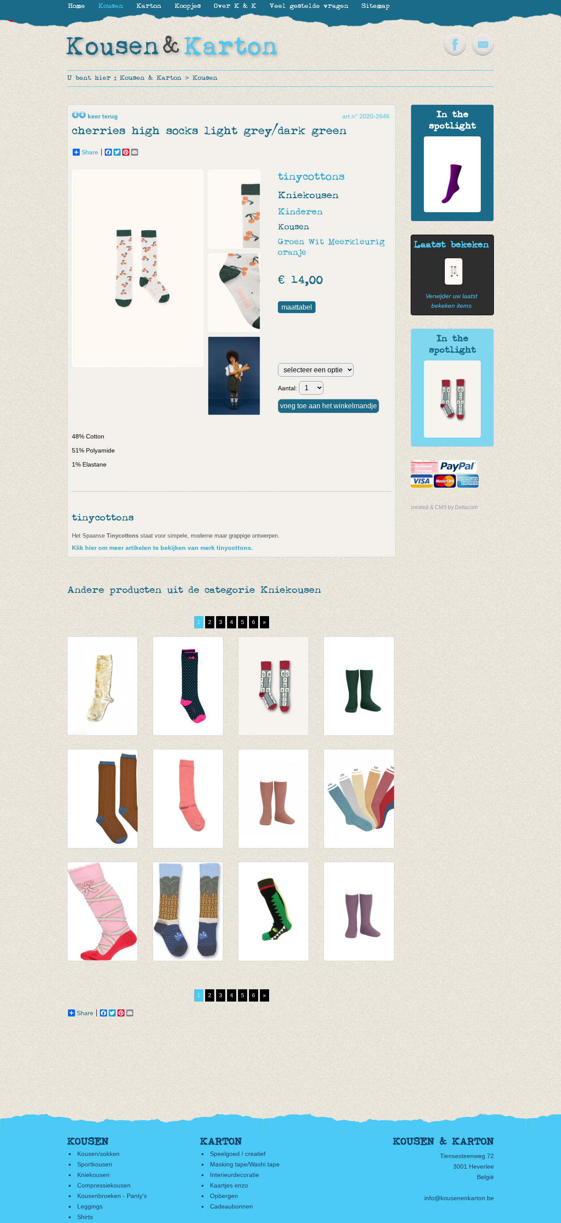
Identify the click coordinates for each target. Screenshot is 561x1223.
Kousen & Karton (150, 78)
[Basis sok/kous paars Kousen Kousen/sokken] (452, 210)
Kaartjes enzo (229, 1185)
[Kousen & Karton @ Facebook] (455, 53)
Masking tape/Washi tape (245, 1164)
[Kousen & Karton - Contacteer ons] (483, 53)
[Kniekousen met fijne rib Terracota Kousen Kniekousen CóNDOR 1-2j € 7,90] (273, 799)
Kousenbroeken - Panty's (112, 1195)
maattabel (296, 307)
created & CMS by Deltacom (444, 507)
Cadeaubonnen (231, 1206)
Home (76, 6)
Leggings (90, 1206)
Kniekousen (93, 1174)
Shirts (85, 1216)
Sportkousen (94, 1164)
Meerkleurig (356, 242)
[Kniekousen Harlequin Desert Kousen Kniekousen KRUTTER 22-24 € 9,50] (188, 799)
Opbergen (224, 1195)
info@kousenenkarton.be (459, 1198)
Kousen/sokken (98, 1153)
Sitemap (376, 6)
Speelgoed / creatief (238, 1153)
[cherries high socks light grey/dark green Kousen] (451, 282)
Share (90, 152)
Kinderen (300, 212)
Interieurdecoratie (234, 1174)
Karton (148, 6)
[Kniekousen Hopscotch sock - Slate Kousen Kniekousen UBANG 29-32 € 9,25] (273, 686)
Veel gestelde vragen (309, 6)
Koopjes (187, 6)
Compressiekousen (104, 1185)
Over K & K (235, 6)
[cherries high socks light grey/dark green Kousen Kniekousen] (140, 364)
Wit (316, 242)
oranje (292, 253)
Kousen (204, 78)
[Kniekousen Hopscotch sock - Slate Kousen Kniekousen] (452, 435)
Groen (291, 242)
